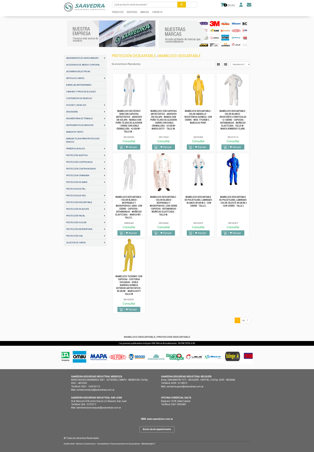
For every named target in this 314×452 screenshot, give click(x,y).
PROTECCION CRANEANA (77, 175)
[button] (249, 5)
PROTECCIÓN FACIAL (75, 216)
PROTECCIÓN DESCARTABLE (79, 202)
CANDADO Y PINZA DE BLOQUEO (81, 92)
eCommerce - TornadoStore (96, 444)
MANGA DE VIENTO (74, 132)
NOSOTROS (132, 12)
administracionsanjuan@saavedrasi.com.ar (98, 407)
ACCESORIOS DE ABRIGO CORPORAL (83, 65)
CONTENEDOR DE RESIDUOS (79, 98)
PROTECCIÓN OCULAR (76, 222)
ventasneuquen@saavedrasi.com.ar (185, 386)
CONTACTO (157, 12)
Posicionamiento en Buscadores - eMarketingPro (132, 444)
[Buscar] (181, 5)
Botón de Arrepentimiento (157, 429)
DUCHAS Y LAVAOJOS (76, 105)
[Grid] (218, 64)
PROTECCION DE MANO (76, 182)
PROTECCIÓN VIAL (74, 236)
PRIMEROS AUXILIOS (75, 149)
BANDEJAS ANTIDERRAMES (78, 85)
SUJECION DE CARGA (76, 242)
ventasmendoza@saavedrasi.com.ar (95, 389)
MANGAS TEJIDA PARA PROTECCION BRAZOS (82, 140)
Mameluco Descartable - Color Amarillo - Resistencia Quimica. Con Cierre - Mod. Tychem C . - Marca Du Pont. (198, 117)
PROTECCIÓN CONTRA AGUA (79, 162)
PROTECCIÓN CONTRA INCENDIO (81, 169)
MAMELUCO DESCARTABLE (179, 56)
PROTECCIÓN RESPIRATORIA (79, 229)
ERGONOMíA (72, 112)
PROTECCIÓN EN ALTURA (77, 209)
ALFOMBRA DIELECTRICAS (78, 71)
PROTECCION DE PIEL (76, 189)
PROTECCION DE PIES (76, 195)
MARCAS (144, 12)
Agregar (133, 147)
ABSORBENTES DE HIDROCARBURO (82, 58)
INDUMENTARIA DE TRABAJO (79, 118)
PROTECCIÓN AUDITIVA (76, 155)
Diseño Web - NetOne (73, 444)
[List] (225, 64)
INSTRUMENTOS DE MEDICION (79, 125)
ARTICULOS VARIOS (75, 78)
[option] (71, 357)
